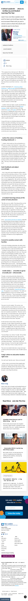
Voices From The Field (8, 52)
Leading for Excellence (8, 45)
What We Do (3, 538)
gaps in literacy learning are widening (13, 219)
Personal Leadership (7, 49)
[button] (25, 2)
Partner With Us (18, 541)
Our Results (3, 540)
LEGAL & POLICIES (4, 593)
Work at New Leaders (19, 543)
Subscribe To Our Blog (8, 556)
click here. (17, 585)
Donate (16, 545)
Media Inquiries (17, 540)
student (14, 109)
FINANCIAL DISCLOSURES (13, 593)
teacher (9, 109)
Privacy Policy (3, 548)
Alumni (2, 541)
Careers (2, 543)
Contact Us (17, 2)
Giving (2, 545)
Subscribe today (14, 513)
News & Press (4, 546)
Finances (3, 550)
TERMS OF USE (20, 593)
